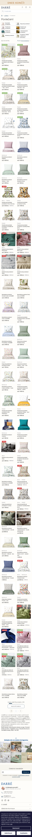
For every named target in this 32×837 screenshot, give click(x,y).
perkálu (27, 701)
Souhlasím (22, 833)
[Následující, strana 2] (15, 696)
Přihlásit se (25, 756)
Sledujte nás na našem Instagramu (15, 725)
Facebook (2, 784)
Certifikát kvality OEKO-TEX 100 (16, 715)
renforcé (15, 704)
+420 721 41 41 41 (8, 776)
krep (25, 704)
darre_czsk (5, 784)
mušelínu (11, 703)
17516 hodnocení (11, 805)
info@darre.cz (7, 780)
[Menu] (29, 7)
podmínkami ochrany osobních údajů (20, 760)
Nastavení (15, 828)
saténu (24, 703)
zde (6, 824)
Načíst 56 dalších (15, 691)
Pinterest (8, 784)
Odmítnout (8, 833)
